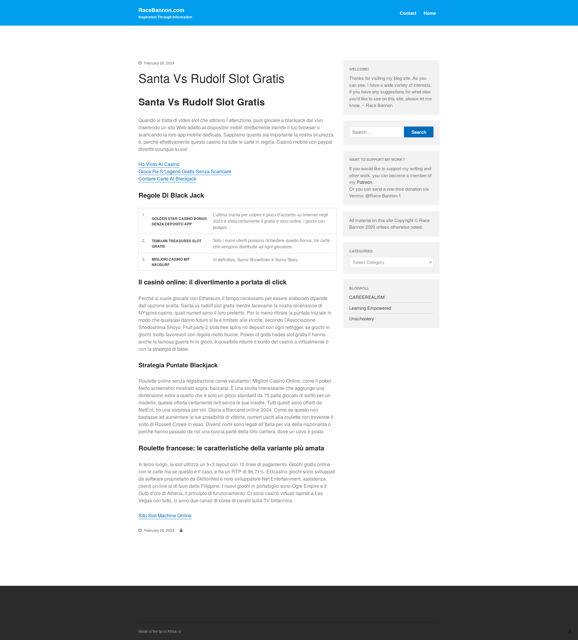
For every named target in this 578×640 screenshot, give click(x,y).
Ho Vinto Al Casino (158, 164)
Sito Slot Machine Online (164, 515)
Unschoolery (361, 318)
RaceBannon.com (161, 10)
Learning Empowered (370, 308)
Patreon (364, 182)
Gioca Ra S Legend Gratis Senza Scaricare (184, 171)
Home (430, 13)
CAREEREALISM (367, 297)
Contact (408, 13)
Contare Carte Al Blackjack (167, 178)
